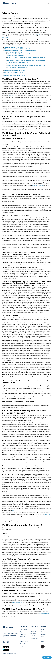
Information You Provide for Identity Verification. (19, 53)
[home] (10, 3)
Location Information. (12, 63)
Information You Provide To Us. (14, 52)
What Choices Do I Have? (10, 74)
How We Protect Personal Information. (13, 72)
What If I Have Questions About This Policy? (15, 75)
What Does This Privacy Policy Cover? (13, 47)
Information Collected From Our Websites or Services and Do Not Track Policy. (26, 65)
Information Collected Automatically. (16, 55)
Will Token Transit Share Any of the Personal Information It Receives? (21, 69)
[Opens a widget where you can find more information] (47, 657)
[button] (48, 3)
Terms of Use (37, 34)
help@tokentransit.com (7, 104)
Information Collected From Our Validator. (17, 67)
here (39, 41)
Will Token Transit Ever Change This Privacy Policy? (17, 48)
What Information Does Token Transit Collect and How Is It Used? (20, 50)
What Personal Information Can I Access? (14, 70)
